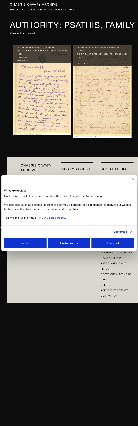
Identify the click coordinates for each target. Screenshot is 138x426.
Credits (106, 285)
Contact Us (109, 295)
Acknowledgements (114, 290)
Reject (25, 243)
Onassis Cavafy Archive (34, 4)
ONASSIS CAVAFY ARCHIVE (36, 167)
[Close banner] (132, 178)
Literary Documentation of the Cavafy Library (116, 252)
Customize (120, 231)
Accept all (113, 243)
